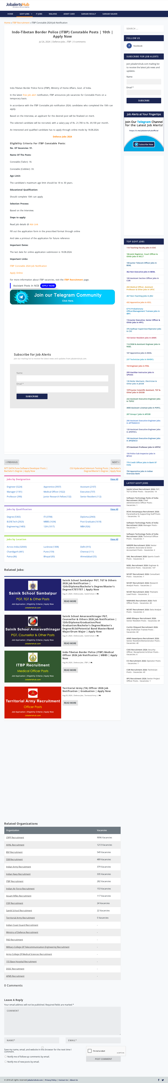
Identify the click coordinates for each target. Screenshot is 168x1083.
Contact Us (63, 1080)
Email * (20, 384)
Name (19, 373)
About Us (74, 1080)
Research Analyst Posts (142, 584)
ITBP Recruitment (21, 22)
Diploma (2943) (87, 516)
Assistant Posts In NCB (33, 285)
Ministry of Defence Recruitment (22, 932)
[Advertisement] (62, 65)
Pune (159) (49, 551)
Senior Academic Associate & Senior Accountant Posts (141, 547)
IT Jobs (39, 14)
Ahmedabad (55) (88, 556)
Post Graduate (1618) (90, 521)
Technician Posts (142, 670)
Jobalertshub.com (35, 1080)
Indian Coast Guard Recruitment (22, 925)
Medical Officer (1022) (54, 491)
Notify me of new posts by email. (23, 1061)
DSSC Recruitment (15, 968)
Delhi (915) (85, 546)
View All (114, 479)
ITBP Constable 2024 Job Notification (28, 265)
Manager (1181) (14, 491)
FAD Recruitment (14, 939)
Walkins (53, 14)
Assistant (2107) (88, 486)
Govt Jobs (24, 14)
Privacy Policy (50, 1080)
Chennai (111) (87, 551)
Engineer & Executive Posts (142, 566)
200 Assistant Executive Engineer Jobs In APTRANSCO (143, 421)
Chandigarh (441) (15, 551)
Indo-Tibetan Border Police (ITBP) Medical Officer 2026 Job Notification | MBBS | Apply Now (89, 655)
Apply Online (16, 272)
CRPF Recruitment (15, 837)
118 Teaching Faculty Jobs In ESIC (141, 247)
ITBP (69, 41)
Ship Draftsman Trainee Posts (140, 630)
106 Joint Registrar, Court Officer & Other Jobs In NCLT (142, 255)
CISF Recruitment (14, 903)
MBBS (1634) (50, 521)
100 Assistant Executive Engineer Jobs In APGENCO (143, 439)
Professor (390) (14, 496)
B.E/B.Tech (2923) (15, 521)
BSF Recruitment (14, 852)
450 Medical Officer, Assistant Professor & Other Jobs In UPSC (141, 288)
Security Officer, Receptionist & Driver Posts (143, 652)
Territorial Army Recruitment (20, 917)
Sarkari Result (88, 14)
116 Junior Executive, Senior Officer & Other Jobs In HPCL (143, 321)
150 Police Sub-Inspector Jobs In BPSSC (141, 454)
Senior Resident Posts (143, 620)
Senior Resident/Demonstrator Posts (144, 642)
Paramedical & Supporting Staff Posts (143, 515)
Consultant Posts (143, 575)
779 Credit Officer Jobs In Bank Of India (141, 463)
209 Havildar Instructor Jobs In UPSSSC (140, 373)
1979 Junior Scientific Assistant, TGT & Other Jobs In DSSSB (143, 391)
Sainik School (89, 594)
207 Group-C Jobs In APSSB (138, 414)
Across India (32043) (17, 546)
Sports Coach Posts (143, 557)
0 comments (79, 41)
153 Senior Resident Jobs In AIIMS (141, 337)
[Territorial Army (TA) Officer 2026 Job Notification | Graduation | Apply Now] (32, 702)
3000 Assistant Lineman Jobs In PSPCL (144, 408)
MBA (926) (85, 526)
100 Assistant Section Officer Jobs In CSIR (143, 279)
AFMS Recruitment (15, 976)
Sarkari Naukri (110, 14)
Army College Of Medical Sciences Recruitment (29, 954)
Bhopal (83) (49, 556)
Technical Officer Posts (142, 537)
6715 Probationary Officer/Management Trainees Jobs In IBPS (143, 311)
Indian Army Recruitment (18, 866)
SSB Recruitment (14, 859)
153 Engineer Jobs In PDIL (138, 366)
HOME (10, 14)
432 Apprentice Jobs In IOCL (139, 302)
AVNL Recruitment (15, 844)
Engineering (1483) (16, 526)
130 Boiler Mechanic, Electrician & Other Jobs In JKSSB (142, 382)
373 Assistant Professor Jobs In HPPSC (144, 447)
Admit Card (69, 14)
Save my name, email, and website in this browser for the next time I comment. (37, 1050)
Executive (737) (87, 491)
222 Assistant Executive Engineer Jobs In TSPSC (143, 400)
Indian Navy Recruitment (18, 874)
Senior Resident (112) (90, 496)
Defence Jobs (58, 41)
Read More (70, 601)
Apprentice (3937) (52, 486)
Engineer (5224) (14, 486)
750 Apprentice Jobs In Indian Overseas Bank (140, 472)
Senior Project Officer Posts (143, 679)
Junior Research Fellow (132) (57, 496)
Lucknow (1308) (51, 546)
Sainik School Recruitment (19, 910)
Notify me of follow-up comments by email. (28, 1056)
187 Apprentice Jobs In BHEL (139, 353)
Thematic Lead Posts (142, 593)
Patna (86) (12, 556)
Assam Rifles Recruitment (18, 895)
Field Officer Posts (142, 601)
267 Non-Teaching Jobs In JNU (140, 296)
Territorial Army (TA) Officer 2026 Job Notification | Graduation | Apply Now (86, 689)
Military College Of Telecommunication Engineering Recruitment (37, 947)
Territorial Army (90, 695)
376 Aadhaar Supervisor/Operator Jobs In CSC (144, 330)
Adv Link (34, 224)
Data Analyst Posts (144, 610)
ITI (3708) (48, 516)
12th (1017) (49, 526)
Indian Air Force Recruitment (20, 888)
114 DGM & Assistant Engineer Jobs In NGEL (143, 345)
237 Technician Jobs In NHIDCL (140, 359)
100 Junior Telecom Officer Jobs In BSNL (142, 264)
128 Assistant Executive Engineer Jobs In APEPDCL (143, 430)
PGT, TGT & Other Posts (143, 490)
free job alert (29, 94)
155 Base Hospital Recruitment (21, 961)
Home (7, 22)
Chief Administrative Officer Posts (140, 502)
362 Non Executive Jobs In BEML (141, 272)
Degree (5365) (14, 516)
